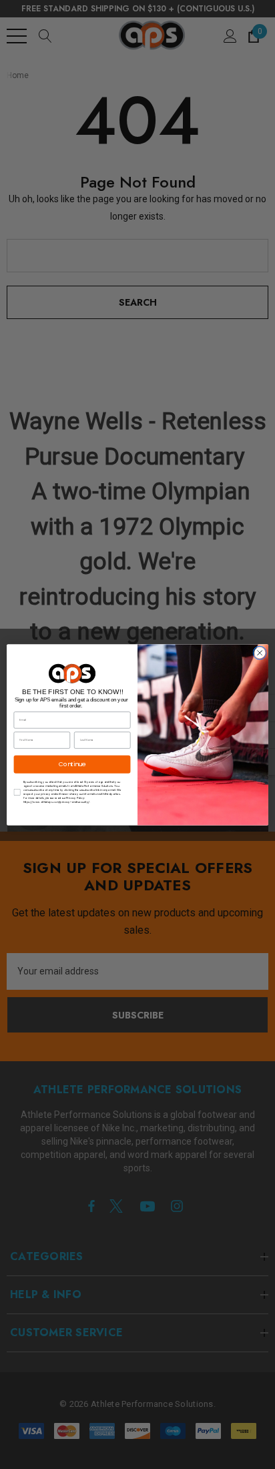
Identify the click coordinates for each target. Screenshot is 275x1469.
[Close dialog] (260, 653)
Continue (72, 764)
